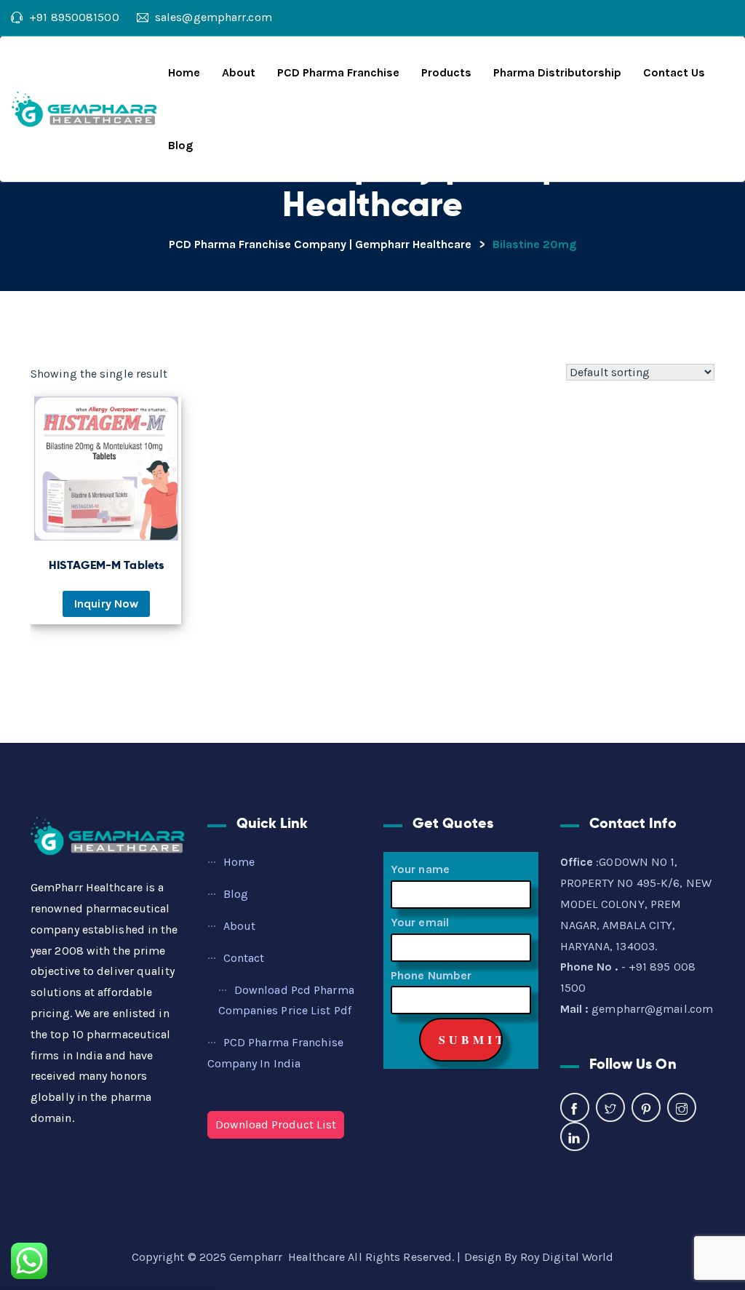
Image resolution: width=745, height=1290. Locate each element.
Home (184, 72)
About (238, 72)
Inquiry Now (106, 603)
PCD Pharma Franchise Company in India (275, 1052)
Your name (420, 869)
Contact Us (674, 72)
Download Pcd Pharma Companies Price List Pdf (286, 1000)
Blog (180, 145)
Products (446, 72)
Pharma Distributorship (557, 72)
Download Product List (275, 1124)
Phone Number (431, 975)
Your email (420, 922)
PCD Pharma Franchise (338, 72)
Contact (244, 958)
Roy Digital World (567, 1257)
